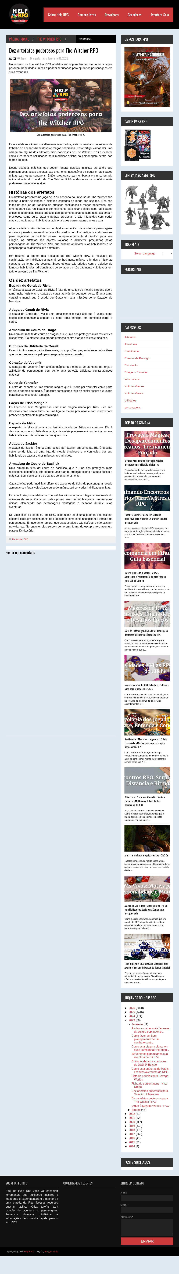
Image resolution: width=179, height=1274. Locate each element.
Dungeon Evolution (136, 372)
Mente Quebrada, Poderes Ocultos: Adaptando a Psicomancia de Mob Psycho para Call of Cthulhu (145, 576)
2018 (132, 1130)
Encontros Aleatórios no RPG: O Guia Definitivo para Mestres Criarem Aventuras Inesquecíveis (145, 518)
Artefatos (129, 337)
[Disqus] (61, 600)
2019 (132, 1126)
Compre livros (87, 14)
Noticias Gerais (134, 393)
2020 (132, 1122)
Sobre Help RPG (58, 14)
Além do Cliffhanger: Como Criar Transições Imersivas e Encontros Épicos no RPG (146, 633)
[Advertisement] (147, 296)
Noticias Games (134, 386)
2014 (132, 1146)
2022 (132, 1113)
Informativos (131, 379)
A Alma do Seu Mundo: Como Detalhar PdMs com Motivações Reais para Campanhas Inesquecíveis (145, 909)
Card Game (131, 351)
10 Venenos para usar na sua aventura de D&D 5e (149, 1055)
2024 (132, 1016)
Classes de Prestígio (137, 358)
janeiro (136, 1109)
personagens (132, 407)
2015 (132, 1142)
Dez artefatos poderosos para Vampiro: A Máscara (149, 1092)
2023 (132, 1020)
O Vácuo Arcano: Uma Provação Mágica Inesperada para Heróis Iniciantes (143, 462)
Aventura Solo (160, 14)
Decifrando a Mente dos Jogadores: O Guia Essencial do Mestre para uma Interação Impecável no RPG (145, 743)
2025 (132, 1012)
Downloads (112, 14)
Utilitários (130, 400)
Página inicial (19, 39)
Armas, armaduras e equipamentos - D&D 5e (146, 855)
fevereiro (138, 1024)
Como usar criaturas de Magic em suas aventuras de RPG (150, 1070)
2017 (132, 1134)
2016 (132, 1138)
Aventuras (130, 344)
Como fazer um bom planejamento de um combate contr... (145, 1039)
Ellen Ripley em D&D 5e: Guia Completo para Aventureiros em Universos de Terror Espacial (147, 965)
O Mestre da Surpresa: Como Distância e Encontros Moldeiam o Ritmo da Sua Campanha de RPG (144, 801)
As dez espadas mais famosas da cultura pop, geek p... (150, 1030)
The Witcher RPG (49, 39)
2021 (132, 1117)
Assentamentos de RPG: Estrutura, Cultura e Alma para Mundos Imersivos (146, 687)
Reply (23, 58)
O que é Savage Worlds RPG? (150, 1105)
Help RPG (28, 1251)
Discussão (131, 365)
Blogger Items (51, 1251)
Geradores (134, 14)
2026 (132, 1008)
